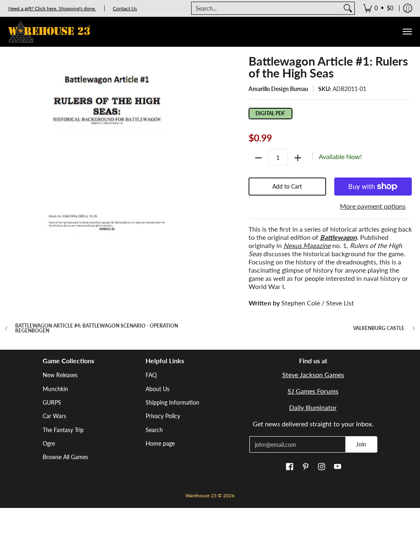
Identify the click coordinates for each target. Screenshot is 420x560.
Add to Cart (287, 186)
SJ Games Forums (313, 391)
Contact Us (125, 8)
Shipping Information (172, 402)
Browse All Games (65, 456)
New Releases (60, 374)
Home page (160, 443)
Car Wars (54, 415)
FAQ (151, 374)
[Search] (347, 8)
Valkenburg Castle (378, 328)
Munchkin (55, 388)
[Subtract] (258, 157)
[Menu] (407, 32)
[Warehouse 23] (49, 32)
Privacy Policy (163, 415)
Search (154, 429)
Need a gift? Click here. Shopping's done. (52, 8)
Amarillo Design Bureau (278, 88)
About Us (157, 388)
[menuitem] (378, 8)
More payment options (373, 206)
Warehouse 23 (201, 495)
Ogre (49, 443)
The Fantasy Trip (63, 429)
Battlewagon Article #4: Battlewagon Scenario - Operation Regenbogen (96, 328)
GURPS (52, 402)
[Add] (298, 157)
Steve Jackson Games (313, 374)
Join (361, 444)
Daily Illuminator (313, 407)
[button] (289, 466)
